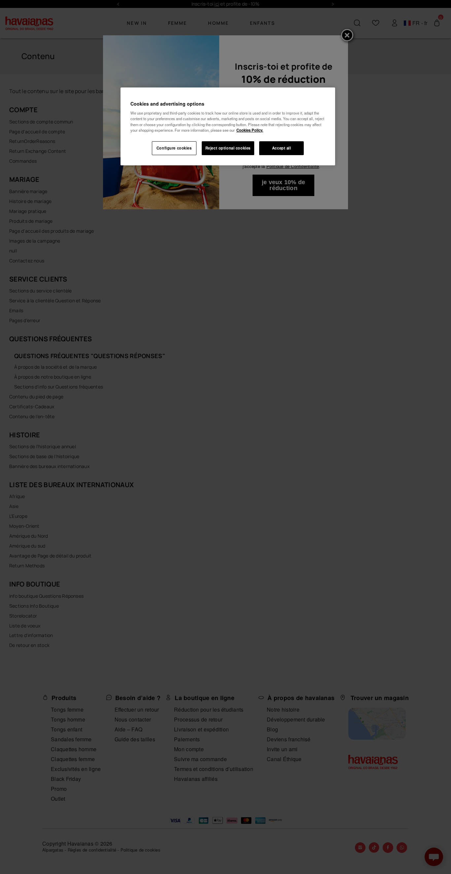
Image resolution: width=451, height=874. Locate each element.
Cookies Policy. (249, 130)
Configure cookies (174, 148)
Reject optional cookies (228, 148)
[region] (228, 126)
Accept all (281, 148)
